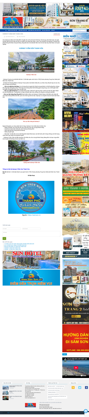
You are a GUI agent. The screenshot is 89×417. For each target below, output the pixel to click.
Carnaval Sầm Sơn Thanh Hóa (53, 394)
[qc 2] (31, 277)
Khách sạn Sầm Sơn (12, 30)
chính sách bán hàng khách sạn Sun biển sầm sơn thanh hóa (57, 397)
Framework (23, 36)
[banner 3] (13, 22)
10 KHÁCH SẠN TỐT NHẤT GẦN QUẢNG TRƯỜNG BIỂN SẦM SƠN (19, 243)
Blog (19, 36)
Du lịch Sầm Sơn (46, 30)
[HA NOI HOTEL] (24, 10)
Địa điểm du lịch (57, 33)
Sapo (8, 412)
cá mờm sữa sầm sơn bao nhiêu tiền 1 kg (55, 388)
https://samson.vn (34, 215)
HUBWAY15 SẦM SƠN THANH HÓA (12, 248)
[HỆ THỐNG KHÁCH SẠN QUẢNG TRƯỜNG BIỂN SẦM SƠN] (31, 259)
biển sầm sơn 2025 (51, 386)
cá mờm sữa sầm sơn (60, 386)
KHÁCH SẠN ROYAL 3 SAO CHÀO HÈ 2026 (15, 391)
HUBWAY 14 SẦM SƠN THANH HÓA (12, 249)
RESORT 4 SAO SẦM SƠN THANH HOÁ (15, 397)
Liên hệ (53, 30)
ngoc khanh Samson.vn (10, 36)
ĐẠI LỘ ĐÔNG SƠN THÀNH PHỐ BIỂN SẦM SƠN (15, 245)
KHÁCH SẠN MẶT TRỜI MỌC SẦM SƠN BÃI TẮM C (15, 386)
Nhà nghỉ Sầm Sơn (23, 30)
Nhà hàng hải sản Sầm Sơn (34, 30)
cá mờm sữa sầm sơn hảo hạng (53, 390)
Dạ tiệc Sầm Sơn (51, 399)
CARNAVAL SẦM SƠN (51, 392)
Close (4, 29)
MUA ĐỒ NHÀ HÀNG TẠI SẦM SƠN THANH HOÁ (15, 246)
